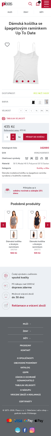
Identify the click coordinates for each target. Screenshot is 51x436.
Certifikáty (25, 401)
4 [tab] (34, 81)
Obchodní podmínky (25, 363)
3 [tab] (28, 81)
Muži (10, 12)
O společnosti (25, 358)
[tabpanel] (25, 62)
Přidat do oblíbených (8, 212)
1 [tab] (17, 81)
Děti (41, 12)
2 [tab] (23, 81)
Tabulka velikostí (25, 385)
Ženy (26, 12)
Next (44, 217)
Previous (3, 225)
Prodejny (25, 345)
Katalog (25, 367)
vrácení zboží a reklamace (25, 394)
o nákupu (25, 390)
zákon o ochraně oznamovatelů (25, 379)
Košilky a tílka (43, 168)
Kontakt (25, 350)
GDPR (26, 372)
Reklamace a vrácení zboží (29, 305)
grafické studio (20, 413)
